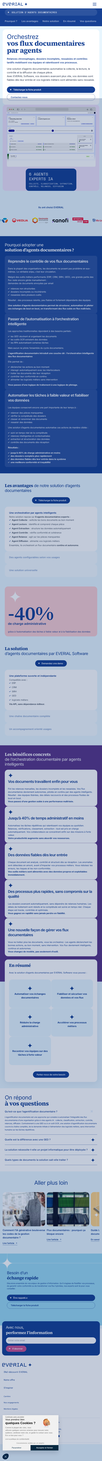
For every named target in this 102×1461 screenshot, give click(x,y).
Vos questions (88, 21)
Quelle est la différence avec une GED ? (28, 1139)
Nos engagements (11, 1402)
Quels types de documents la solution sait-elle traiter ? (36, 1159)
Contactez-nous (19, 97)
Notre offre (9, 1380)
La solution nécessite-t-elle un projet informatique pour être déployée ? (46, 1149)
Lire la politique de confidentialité (17, 1439)
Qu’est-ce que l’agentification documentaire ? (31, 1111)
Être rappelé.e (20, 1298)
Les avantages (30, 21)
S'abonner (17, 1348)
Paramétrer (16, 1448)
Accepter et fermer (44, 1448)
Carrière (7, 1396)
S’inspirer (8, 1387)
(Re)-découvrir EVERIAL (16, 1372)
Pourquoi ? (11, 21)
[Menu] (94, 4)
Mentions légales (11, 1409)
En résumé (69, 21)
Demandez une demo (52, 663)
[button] (5, 1456)
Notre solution (50, 21)
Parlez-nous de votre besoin (51, 1074)
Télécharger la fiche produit (27, 89)
